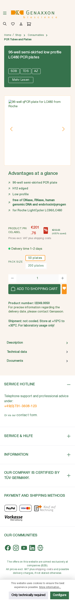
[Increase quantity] (63, 278)
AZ (36, 71)
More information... (50, 587)
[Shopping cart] (28, 24)
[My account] (20, 24)
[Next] (63, 129)
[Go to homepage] (34, 14)
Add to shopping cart (37, 289)
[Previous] (12, 129)
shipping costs (44, 569)
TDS (25, 71)
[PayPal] (10, 508)
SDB (14, 71)
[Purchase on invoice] (45, 508)
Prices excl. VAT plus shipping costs (29, 238)
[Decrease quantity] (12, 278)
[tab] (37, 343)
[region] (37, 129)
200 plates (36, 265)
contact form (26, 415)
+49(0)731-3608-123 (20, 406)
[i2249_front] (37, 129)
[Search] (4, 24)
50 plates (35, 258)
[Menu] (5, 14)
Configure (59, 595)
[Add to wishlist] (64, 289)
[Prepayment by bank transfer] (13, 517)
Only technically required (28, 595)
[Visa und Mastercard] (25, 508)
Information (16, 454)
